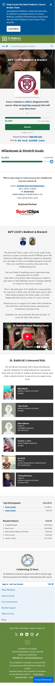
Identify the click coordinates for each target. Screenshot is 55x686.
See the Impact (9, 607)
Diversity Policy (21, 677)
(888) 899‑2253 (17, 657)
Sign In (5, 584)
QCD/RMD (33, 140)
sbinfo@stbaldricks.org (34, 657)
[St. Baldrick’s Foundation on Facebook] (21, 635)
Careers (32, 628)
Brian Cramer (10, 507)
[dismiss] (50, 4)
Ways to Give (8, 613)
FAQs (17, 628)
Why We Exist (8, 590)
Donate (27, 127)
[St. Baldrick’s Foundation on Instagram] (32, 635)
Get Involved (8, 596)
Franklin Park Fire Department (30, 185)
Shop (11, 628)
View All (48, 521)
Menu (3, 46)
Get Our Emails (16, 584)
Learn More (13, 28)
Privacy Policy (38, 674)
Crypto (41, 140)
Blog (4, 619)
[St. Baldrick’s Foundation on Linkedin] (26, 635)
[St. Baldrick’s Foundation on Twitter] (16, 635)
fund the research (31, 105)
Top (50, 584)
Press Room (24, 628)
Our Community (9, 601)
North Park (29, 191)
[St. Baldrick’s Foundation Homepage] (11, 39)
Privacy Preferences (43, 679)
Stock (25, 140)
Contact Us (40, 628)
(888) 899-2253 (35, 136)
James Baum (10, 510)
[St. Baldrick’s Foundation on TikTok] (37, 635)
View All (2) (47, 503)
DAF (19, 140)
